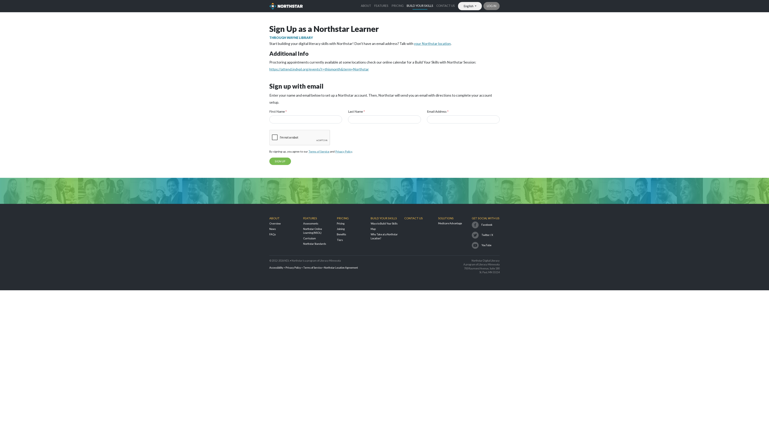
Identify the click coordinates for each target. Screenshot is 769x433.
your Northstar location (432, 43)
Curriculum (309, 238)
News (272, 229)
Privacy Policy (343, 151)
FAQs (272, 234)
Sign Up (280, 161)
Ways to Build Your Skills (384, 223)
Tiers (340, 240)
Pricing (398, 5)
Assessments (310, 223)
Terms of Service (318, 151)
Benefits (341, 234)
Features (381, 5)
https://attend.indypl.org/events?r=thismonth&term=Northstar (319, 69)
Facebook (486, 224)
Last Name (356, 111)
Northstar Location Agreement (341, 267)
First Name (278, 111)
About (366, 5)
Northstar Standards (314, 243)
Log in (491, 6)
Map (373, 229)
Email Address (438, 111)
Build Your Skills (420, 5)
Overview (275, 223)
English (469, 6)
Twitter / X (487, 235)
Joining (341, 229)
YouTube (486, 245)
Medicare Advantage (450, 223)
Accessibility (276, 267)
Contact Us (445, 5)
